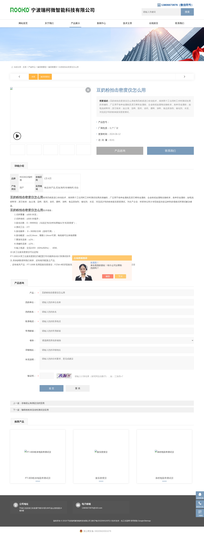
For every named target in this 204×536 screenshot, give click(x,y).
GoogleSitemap (144, 521)
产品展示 (75, 23)
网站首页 (23, 23)
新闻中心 (101, 23)
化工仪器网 (125, 521)
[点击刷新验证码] (64, 375)
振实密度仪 (41, 67)
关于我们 (49, 23)
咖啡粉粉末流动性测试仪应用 (35, 410)
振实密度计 (52, 67)
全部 (33, 77)
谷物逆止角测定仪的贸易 (33, 403)
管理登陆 (134, 521)
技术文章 (127, 23)
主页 (24, 67)
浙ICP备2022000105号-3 (101, 521)
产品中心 (32, 67)
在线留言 (153, 23)
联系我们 (179, 23)
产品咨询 (120, 150)
